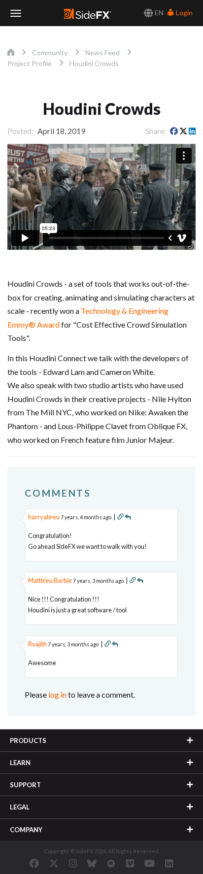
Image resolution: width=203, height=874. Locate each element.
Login (183, 12)
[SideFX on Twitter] (54, 863)
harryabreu (44, 517)
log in (57, 694)
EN (158, 12)
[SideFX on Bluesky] (92, 863)
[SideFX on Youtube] (149, 863)
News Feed (102, 52)
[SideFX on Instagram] (73, 863)
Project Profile (29, 63)
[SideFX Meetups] (111, 863)
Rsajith (37, 644)
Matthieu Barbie (50, 580)
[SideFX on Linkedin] (169, 863)
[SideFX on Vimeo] (130, 863)
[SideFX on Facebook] (34, 863)
